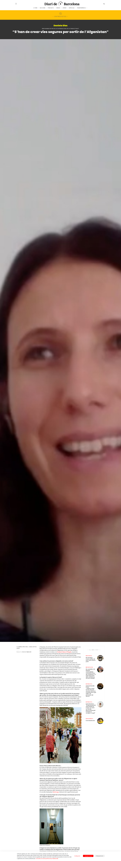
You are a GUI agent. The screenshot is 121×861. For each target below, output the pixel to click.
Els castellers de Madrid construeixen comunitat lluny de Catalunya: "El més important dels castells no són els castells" (91, 674)
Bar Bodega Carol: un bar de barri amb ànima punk (90, 659)
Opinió (65, 7)
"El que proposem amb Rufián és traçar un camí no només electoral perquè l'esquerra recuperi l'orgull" (91, 708)
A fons (35, 7)
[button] (16, 3)
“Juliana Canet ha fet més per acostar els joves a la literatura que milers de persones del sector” (91, 691)
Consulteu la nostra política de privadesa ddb (47, 858)
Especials (72, 7)
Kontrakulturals (90, 720)
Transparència (81, 7)
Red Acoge (56, 792)
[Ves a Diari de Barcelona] (60, 4)
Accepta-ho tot (88, 856)
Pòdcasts (51, 7)
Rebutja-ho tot (99, 856)
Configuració (77, 856)
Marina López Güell (23, 646)
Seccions (42, 7)
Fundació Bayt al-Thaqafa (64, 652)
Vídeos (58, 7)
